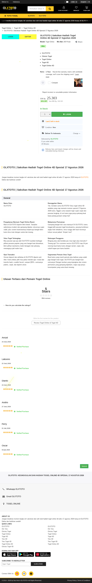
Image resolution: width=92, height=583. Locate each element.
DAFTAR (28, 37)
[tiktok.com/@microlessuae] (31, 573)
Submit (84, 466)
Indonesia (11, 2)
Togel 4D (17, 28)
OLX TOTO (42, 16)
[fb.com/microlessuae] (24, 573)
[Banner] (9, 8)
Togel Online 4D (29, 28)
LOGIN (10, 37)
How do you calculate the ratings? (18, 305)
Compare (55, 83)
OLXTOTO (31, 16)
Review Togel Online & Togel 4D (46, 323)
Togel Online (6, 28)
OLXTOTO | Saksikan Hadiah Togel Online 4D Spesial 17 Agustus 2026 (31, 31)
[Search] (50, 8)
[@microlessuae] (17, 573)
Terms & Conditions (84, 580)
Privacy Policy (71, 580)
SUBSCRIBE (38, 564)
